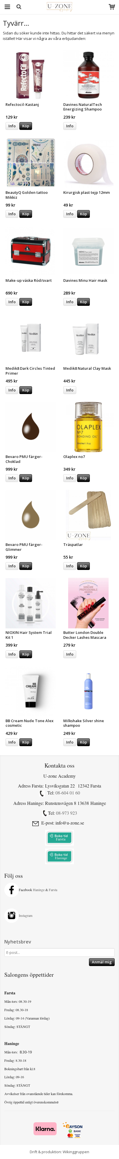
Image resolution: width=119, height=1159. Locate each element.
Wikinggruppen (76, 1151)
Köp (25, 125)
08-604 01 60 (67, 793)
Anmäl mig (102, 962)
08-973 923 (66, 813)
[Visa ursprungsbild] (42, 793)
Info (12, 125)
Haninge (38, 889)
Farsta (53, 889)
